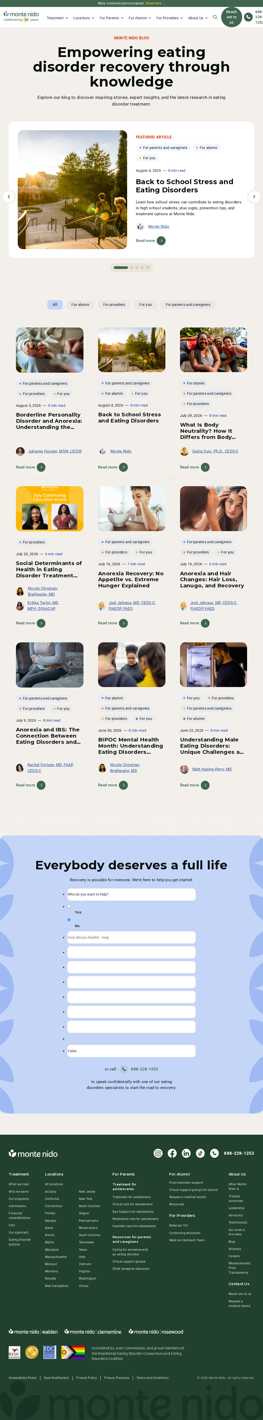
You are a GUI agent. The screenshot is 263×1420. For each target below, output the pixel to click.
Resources (176, 1204)
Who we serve (19, 1191)
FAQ (12, 1225)
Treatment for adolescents (131, 1197)
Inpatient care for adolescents (134, 1226)
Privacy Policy (86, 1378)
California (52, 1199)
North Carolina (89, 1206)
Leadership (237, 1208)
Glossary (235, 1249)
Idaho (49, 1228)
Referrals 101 (179, 1225)
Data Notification (56, 1378)
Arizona (50, 1191)
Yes (78, 912)
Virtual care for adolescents (132, 1204)
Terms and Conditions (152, 1378)
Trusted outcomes (236, 1199)
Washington (88, 1278)
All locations (54, 1184)
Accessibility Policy (22, 1378)
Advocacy (236, 1215)
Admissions (17, 1206)
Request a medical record (187, 1197)
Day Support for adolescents (133, 1212)
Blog (232, 1242)
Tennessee (86, 1242)
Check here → (155, 3)
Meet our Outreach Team (187, 1240)
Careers (234, 1256)
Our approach (19, 1232)
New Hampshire (56, 1286)
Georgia (50, 1220)
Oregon (84, 1213)
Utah (82, 1257)
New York (85, 1199)
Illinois (49, 1235)
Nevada (50, 1278)
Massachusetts (56, 1257)
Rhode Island (88, 1228)
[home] (21, 17)
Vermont (85, 1264)
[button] (57, 17)
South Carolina (90, 1235)
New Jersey (87, 1191)
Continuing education (185, 1233)
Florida (50, 1213)
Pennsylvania (88, 1220)
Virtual (84, 1286)
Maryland (52, 1250)
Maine (49, 1242)
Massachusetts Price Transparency (240, 1268)
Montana (51, 1271)
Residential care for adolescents (135, 1219)
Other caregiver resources (130, 1269)
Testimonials (238, 1222)
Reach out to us (231, 17)
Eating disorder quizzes (20, 1242)
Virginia (84, 1271)
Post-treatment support (186, 1182)
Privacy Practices (116, 1378)
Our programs (19, 1199)
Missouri (51, 1264)
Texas (83, 1250)
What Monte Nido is (237, 1186)
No (77, 926)
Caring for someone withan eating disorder (130, 1252)
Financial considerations (19, 1215)
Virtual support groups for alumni (193, 1190)
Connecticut (53, 1206)
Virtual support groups (128, 1261)
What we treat (19, 1184)
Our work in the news (237, 1232)
